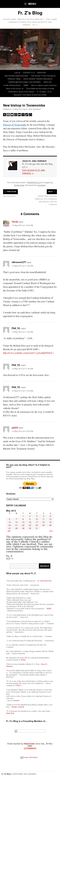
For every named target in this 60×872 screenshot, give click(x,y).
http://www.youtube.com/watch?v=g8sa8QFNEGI (27, 352)
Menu (32, 3)
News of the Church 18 (14, 88)
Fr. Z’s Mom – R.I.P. (44, 91)
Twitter (23, 659)
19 (50, 522)
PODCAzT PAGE (14, 79)
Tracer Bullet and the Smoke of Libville (40, 88)
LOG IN (17, 72)
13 (10, 522)
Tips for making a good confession (44, 85)
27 (10, 528)
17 (37, 522)
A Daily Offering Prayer (12, 85)
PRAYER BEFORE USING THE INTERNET (24, 82)
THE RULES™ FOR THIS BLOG (43, 75)
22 (23, 525)
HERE (49, 608)
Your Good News (9, 196)
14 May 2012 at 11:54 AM (22, 390)
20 (10, 525)
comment (16, 700)
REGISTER (41, 72)
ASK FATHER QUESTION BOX (16, 75)
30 (30, 528)
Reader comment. (18, 706)
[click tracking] (30, 748)
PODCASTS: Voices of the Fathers (21, 91)
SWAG (25, 85)
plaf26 (15, 427)
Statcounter (29, 744)
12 (50, 519)
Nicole (15, 221)
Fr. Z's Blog (30, 12)
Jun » (51, 530)
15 (23, 522)
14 (16, 522)
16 (30, 522)
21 (16, 525)
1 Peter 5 (18, 685)
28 (16, 528)
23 (30, 525)
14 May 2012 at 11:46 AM (22, 265)
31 (37, 528)
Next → (51, 191)
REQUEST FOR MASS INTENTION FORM (30, 95)
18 (43, 522)
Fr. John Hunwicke (45, 580)
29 (23, 528)
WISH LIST (48, 82)
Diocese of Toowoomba (14, 124)
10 (37, 519)
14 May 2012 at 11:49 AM (22, 368)
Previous (10, 191)
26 (50, 525)
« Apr (8, 530)
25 (43, 525)
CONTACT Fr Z (29, 72)
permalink (41, 185)
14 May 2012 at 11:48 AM (22, 331)
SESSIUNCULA (34, 182)
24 (37, 525)
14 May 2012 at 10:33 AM (22, 225)
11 (43, 519)
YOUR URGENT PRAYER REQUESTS (37, 79)
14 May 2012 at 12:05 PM (22, 431)
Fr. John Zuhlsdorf (33, 109)
